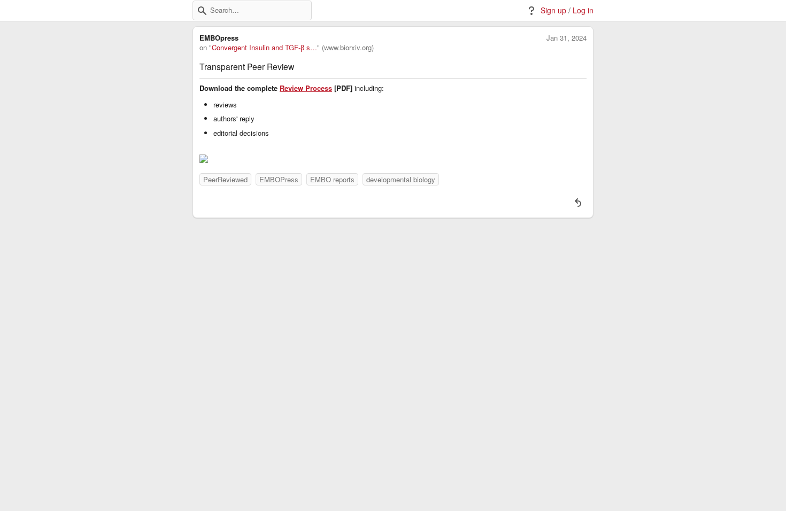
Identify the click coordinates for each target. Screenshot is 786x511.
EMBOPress (278, 179)
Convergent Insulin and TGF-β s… (264, 47)
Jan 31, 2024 (566, 38)
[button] (202, 10)
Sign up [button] (553, 10)
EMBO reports (332, 179)
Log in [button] (583, 10)
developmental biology (400, 179)
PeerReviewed (225, 179)
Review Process (306, 88)
